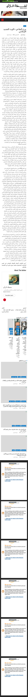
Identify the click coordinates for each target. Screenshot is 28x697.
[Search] (5, 20)
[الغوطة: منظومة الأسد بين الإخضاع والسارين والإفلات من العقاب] (14, 370)
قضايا (18, 333)
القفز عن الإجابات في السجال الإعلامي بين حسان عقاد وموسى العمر (24, 343)
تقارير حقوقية (18, 401)
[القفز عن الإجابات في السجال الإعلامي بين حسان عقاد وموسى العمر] (24, 327)
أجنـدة (18, 326)
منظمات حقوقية (14, 376)
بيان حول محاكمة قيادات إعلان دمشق (20, 309)
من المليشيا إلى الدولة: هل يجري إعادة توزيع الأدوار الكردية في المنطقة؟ (14, 454)
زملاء (24, 26)
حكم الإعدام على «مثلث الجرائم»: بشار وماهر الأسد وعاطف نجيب (14, 430)
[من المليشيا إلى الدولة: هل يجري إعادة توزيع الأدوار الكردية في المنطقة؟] (14, 443)
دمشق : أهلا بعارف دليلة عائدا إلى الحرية (8, 309)
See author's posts (9, 295)
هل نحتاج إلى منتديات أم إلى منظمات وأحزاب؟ (11, 340)
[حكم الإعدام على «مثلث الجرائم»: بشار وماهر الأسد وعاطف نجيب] (14, 419)
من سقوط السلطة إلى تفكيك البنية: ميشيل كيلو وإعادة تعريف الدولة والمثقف (18, 345)
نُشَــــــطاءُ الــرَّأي (16, 6)
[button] (25, 20)
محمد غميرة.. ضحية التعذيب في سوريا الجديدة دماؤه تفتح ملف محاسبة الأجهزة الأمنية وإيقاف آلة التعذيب (14, 405)
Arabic (4, 0)
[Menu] (25, 20)
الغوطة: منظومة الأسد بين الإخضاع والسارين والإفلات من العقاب (14, 381)
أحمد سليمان (24, 331)
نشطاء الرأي (23, 34)
